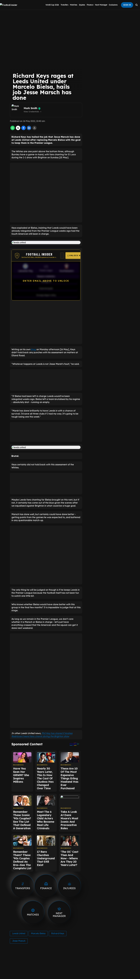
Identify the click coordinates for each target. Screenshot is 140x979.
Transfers (64, 5)
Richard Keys (57, 933)
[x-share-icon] (18, 129)
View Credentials (33, 112)
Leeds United (18, 933)
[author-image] (17, 109)
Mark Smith (30, 108)
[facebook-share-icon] (23, 129)
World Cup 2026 (52, 5)
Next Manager (101, 5)
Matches (73, 5)
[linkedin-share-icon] (29, 129)
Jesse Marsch (18, 940)
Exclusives (113, 5)
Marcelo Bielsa (38, 933)
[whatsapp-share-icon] (12, 129)
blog (33, 349)
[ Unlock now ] (76, 255)
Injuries (82, 5)
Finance (90, 5)
